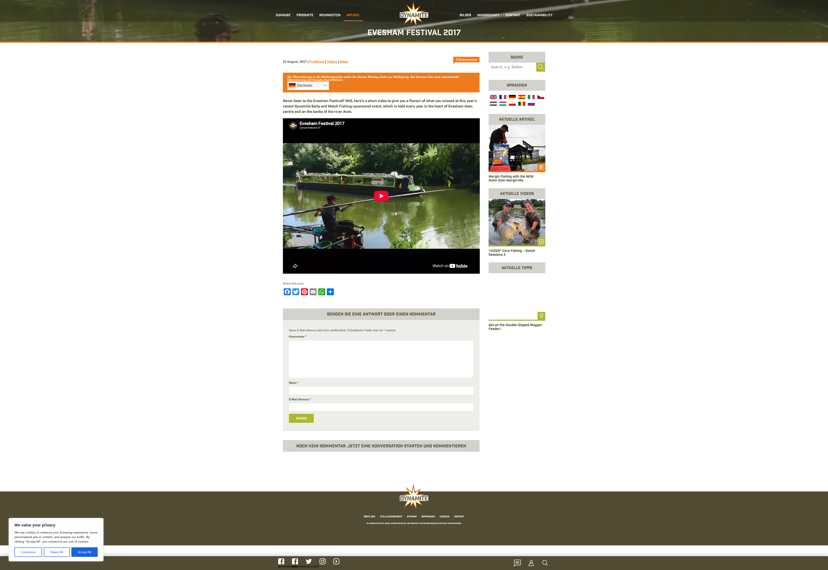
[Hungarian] (502, 104)
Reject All (56, 552)
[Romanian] (521, 104)
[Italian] (531, 97)
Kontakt (513, 15)
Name (293, 382)
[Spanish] (521, 97)
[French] (502, 97)
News (344, 61)
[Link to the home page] (414, 14)
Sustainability (539, 15)
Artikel (353, 15)
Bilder (465, 15)
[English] (493, 97)
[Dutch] (493, 104)
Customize (28, 552)
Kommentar (297, 336)
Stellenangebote (391, 517)
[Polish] (512, 104)
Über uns (369, 517)
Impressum (428, 517)
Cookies (444, 517)
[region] (56, 539)
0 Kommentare (466, 59)
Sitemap (412, 517)
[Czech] (540, 97)
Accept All (84, 552)
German (304, 85)
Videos (332, 61)
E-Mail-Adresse (300, 399)
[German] (512, 97)
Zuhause (283, 15)
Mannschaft (488, 15)
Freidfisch (316, 61)
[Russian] (531, 104)
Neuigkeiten (329, 15)
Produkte (304, 15)
